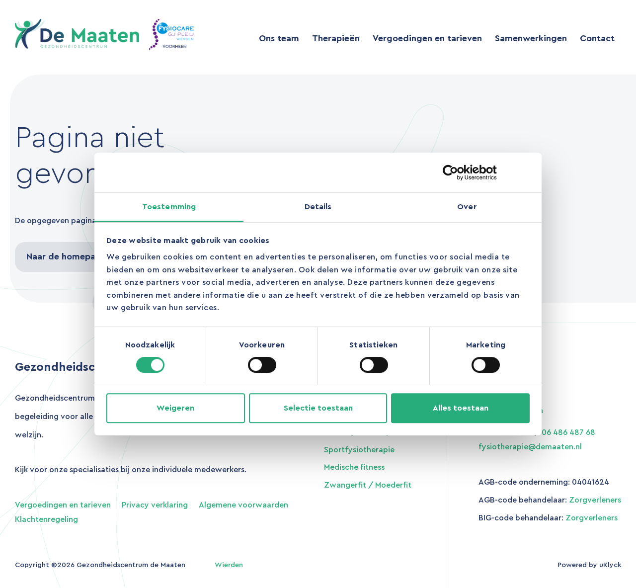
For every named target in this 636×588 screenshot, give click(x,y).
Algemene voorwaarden (243, 505)
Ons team (279, 38)
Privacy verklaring (155, 505)
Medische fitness (354, 467)
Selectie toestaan (318, 408)
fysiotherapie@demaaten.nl (530, 447)
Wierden (229, 565)
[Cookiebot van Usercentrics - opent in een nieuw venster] (486, 172)
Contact (597, 38)
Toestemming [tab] (169, 207)
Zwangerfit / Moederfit (367, 485)
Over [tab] (467, 207)
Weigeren (175, 408)
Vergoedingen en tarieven (427, 38)
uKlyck (610, 565)
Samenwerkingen (531, 38)
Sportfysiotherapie (359, 450)
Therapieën (336, 38)
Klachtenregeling (46, 519)
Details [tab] (318, 207)
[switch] (262, 365)
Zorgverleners (595, 500)
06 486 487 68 (568, 432)
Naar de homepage (66, 256)
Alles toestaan (460, 408)
